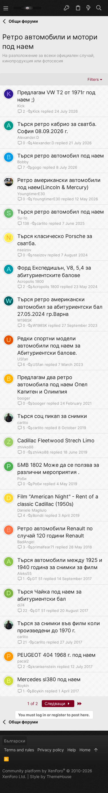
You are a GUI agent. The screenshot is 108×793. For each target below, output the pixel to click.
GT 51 (37, 579)
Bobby (23, 162)
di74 (20, 605)
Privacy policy (50, 749)
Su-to (22, 218)
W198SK (24, 320)
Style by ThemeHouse (50, 776)
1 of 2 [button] (32, 703)
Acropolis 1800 (30, 281)
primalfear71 (43, 547)
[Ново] (88, 8)
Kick (20, 105)
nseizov (24, 249)
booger (23, 398)
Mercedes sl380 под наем (49, 679)
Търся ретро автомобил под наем (60, 156)
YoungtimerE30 (31, 193)
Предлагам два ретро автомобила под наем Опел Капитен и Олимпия (52, 384)
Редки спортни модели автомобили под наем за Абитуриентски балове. (48, 345)
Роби (21, 478)
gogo (36, 167)
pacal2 (23, 661)
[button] (6, 8)
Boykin (23, 685)
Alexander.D (28, 137)
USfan (22, 359)
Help (71, 749)
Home (84, 749)
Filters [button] (93, 79)
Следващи (55, 703)
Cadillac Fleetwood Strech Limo (55, 440)
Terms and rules (19, 749)
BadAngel (25, 541)
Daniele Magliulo (32, 510)
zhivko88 (25, 447)
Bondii (38, 515)
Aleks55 (24, 573)
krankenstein (44, 667)
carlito (42, 223)
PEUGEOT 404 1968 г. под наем (56, 655)
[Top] (96, 749)
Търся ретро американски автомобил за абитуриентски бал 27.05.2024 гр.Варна (60, 306)
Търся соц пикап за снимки (52, 416)
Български (14, 740)
